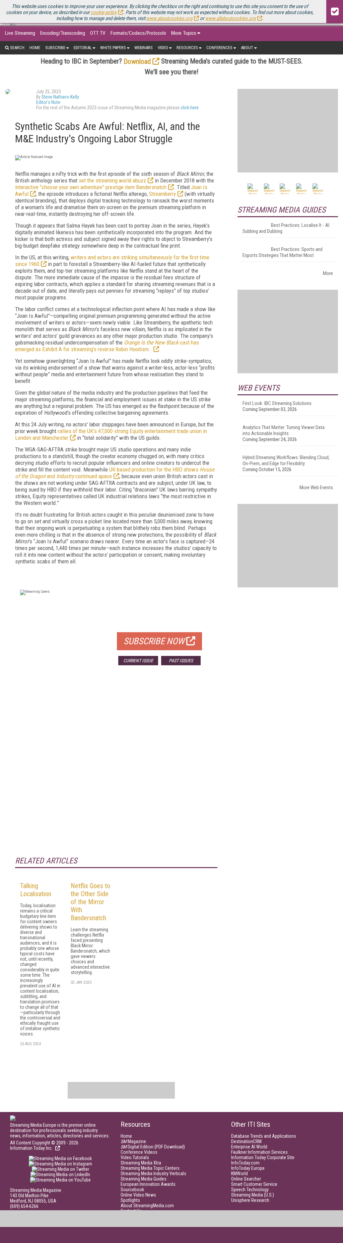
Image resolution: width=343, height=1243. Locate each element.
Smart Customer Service (254, 1184)
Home (34, 47)
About (247, 47)
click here (190, 107)
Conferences (219, 47)
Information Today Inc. (32, 1148)
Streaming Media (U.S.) (252, 1195)
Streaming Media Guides (143, 1179)
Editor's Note (48, 102)
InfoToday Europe (248, 1168)
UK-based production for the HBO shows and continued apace (114, 472)
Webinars (143, 47)
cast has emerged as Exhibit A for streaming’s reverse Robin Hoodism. (107, 346)
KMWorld (239, 1173)
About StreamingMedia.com (147, 1205)
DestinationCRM (246, 1141)
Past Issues (181, 660)
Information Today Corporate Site (262, 1157)
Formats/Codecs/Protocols (138, 33)
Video (163, 47)
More (328, 273)
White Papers (113, 47)
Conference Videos (139, 1152)
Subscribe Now (154, 641)
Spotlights (130, 1200)
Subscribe (55, 47)
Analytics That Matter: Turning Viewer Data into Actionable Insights (284, 430)
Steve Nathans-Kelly (60, 97)
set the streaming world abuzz (112, 180)
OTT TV (98, 33)
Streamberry (162, 193)
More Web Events (316, 488)
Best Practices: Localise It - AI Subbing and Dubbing (286, 228)
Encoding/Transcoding (62, 33)
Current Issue (138, 660)
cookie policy (104, 12)
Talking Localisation (35, 890)
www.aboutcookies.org (169, 18)
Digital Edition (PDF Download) (153, 1146)
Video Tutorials (135, 1157)
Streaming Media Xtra (141, 1162)
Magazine (133, 1141)
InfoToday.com (245, 1162)
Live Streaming (20, 33)
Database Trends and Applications (263, 1136)
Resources (187, 47)
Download (137, 61)
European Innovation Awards (148, 1184)
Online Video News (138, 1195)
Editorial (83, 47)
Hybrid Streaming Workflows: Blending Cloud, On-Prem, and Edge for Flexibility (286, 460)
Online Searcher (246, 1179)
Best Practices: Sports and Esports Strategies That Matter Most (283, 252)
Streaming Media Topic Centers (150, 1168)
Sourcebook (132, 1189)
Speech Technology (250, 1189)
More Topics (183, 33)
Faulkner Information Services (259, 1152)
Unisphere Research (250, 1200)
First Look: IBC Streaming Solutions (277, 403)
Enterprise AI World (249, 1146)
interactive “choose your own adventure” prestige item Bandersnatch (90, 187)
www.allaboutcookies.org (230, 18)
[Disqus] (116, 769)
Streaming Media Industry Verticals (153, 1173)
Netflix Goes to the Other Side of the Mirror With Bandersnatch (90, 902)
